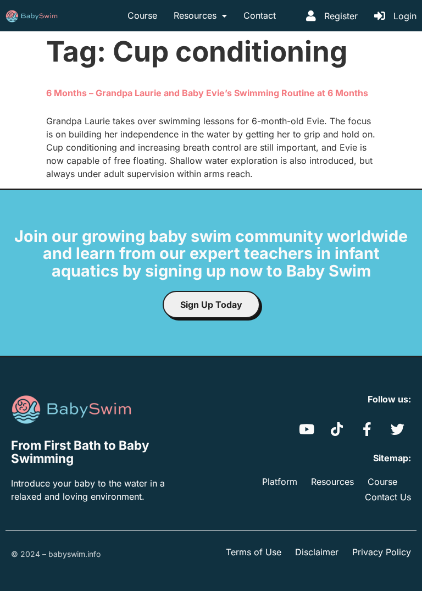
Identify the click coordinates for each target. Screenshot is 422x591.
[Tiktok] (337, 429)
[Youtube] (306, 429)
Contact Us (388, 496)
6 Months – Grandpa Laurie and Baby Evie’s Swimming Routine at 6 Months (207, 92)
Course (142, 15)
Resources (195, 15)
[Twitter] (397, 429)
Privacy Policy (381, 551)
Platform (279, 481)
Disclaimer (316, 551)
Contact (259, 15)
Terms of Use (253, 551)
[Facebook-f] (367, 429)
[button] (200, 16)
